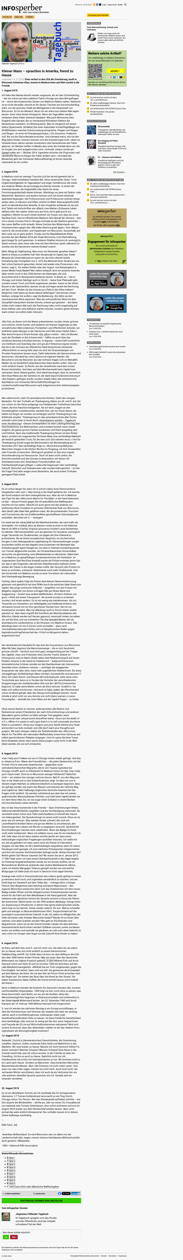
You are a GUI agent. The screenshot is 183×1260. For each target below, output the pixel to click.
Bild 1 (12, 1157)
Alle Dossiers (118, 172)
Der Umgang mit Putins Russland (108, 141)
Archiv (120, 5)
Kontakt (104, 1256)
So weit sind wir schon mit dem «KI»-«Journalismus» (103, 98)
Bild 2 (12, 1161)
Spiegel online (9, 152)
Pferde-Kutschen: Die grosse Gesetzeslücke (102, 112)
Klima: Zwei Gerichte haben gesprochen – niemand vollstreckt (108, 195)
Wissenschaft (104, 126)
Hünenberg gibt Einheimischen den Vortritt (107, 346)
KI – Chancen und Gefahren (109, 157)
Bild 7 (12, 1173)
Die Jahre (45, 334)
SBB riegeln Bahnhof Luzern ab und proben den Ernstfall (107, 353)
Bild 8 (12, 1177)
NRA (50, 498)
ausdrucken (40, 1193)
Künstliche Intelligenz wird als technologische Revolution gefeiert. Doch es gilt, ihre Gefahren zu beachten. (111, 163)
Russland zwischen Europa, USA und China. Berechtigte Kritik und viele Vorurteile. (112, 148)
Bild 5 (12, 1183)
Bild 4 (12, 1167)
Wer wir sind (48, 957)
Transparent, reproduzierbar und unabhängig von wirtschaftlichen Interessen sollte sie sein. (112, 131)
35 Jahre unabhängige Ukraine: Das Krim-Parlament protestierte (107, 104)
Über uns (19, 17)
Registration (112, 5)
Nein (14, 1237)
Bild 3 (12, 1164)
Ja (6, 1237)
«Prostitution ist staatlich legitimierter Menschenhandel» (105, 324)
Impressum (122, 1256)
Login (104, 5)
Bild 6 (12, 1170)
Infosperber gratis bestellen (98, 15)
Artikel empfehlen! (12, 1193)
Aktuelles (7, 17)
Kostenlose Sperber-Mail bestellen (41, 1200)
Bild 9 (12, 1180)
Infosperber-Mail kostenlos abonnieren (84, 1256)
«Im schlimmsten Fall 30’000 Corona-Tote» (108, 108)
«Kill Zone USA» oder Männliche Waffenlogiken (34, 1186)
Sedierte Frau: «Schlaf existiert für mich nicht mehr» (106, 332)
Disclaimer (112, 1256)
